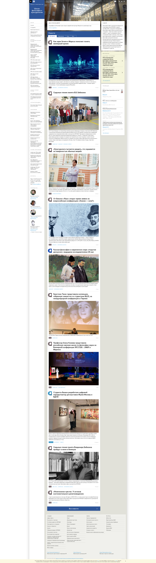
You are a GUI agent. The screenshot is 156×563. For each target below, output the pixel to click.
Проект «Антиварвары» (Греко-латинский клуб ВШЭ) (36, 121)
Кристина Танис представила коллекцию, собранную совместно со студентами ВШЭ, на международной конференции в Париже (72, 296)
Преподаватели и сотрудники (53, 524)
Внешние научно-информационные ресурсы (95, 532)
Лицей (68, 518)
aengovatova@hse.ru (37, 184)
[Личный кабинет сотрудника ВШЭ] (122, 1)
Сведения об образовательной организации (56, 540)
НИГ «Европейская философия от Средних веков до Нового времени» (35, 78)
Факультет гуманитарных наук (36, 4)
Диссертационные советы (92, 524)
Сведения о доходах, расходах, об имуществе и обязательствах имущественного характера (54, 537)
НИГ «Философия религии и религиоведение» (36, 62)
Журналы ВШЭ (109, 528)
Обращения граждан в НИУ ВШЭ (53, 530)
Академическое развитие (92, 528)
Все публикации (106, 133)
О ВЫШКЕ (49, 516)
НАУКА (88, 516)
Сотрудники (32, 27)
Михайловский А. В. (107, 110)
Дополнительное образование (73, 532)
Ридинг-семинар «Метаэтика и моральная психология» (36, 35)
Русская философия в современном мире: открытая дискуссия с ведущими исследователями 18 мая (74, 250)
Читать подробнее (53, 27)
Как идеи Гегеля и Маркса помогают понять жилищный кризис (71, 42)
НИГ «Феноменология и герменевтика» (35, 66)
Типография (108, 524)
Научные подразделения (91, 518)
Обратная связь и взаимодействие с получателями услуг (74, 541)
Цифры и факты (50, 518)
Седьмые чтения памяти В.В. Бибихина (69, 92)
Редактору (123, 558)
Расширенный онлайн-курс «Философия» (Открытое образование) (35, 156)
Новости (51, 33)
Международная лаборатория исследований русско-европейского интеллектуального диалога (36, 51)
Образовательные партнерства (73, 538)
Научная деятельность (34, 29)
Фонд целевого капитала (52, 532)
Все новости (73, 508)
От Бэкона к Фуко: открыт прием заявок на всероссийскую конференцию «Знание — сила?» (73, 199)
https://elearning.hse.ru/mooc (105, 552)
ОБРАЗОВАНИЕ (70, 516)
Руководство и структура (52, 520)
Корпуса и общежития (51, 526)
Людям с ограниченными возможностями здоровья (55, 543)
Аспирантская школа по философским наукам (35, 135)
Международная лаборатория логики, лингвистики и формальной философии (35, 45)
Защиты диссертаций (91, 526)
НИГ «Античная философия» (36, 71)
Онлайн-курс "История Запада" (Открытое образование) (35, 168)
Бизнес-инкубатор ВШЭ (71, 536)
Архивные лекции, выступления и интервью (35, 172)
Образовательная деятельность (33, 32)
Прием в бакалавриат (71, 524)
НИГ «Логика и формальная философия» (35, 69)
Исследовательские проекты (92, 520)
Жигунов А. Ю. (106, 127)
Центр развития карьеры (72, 534)
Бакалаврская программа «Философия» (35, 113)
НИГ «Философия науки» (35, 59)
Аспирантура (69, 530)
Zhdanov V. (105, 102)
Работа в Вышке (50, 547)
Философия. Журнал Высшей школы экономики (36, 105)
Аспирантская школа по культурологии (35, 138)
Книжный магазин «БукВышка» (112, 522)
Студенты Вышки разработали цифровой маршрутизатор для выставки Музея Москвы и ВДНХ (72, 394)
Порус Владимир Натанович (36, 208)
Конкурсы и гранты (90, 530)
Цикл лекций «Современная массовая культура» (36, 164)
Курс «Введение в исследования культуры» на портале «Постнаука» (35, 160)
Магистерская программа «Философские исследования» (35, 125)
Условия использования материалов (69, 558)
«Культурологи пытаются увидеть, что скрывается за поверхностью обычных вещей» (74, 150)
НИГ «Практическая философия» (34, 74)
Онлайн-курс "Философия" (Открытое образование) (35, 153)
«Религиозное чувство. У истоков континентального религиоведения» (68, 492)
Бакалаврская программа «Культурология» (35, 116)
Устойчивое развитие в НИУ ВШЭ (54, 522)
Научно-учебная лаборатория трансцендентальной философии (34, 56)
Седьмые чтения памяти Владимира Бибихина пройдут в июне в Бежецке (72, 448)
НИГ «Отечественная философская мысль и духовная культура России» (35, 82)
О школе (32, 25)
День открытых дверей (54, 23)
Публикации (106, 85)
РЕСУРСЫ (108, 516)
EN (116, 1)
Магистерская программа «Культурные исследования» (36, 132)
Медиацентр (108, 526)
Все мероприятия (106, 80)
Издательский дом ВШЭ (111, 520)
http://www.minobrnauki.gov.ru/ (53, 552)
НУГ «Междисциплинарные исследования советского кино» (35, 97)
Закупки (48, 528)
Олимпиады (69, 522)
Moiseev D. (105, 94)
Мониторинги (89, 522)
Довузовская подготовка (72, 520)
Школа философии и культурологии (37, 10)
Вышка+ (68, 526)
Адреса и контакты (59, 558)
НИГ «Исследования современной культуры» (35, 86)
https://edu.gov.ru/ (77, 552)
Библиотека (108, 518)
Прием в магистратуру (71, 528)
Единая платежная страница (52, 545)
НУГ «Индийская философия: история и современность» (36, 94)
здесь (98, 560)
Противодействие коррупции (53, 534)
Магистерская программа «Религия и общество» (35, 129)
